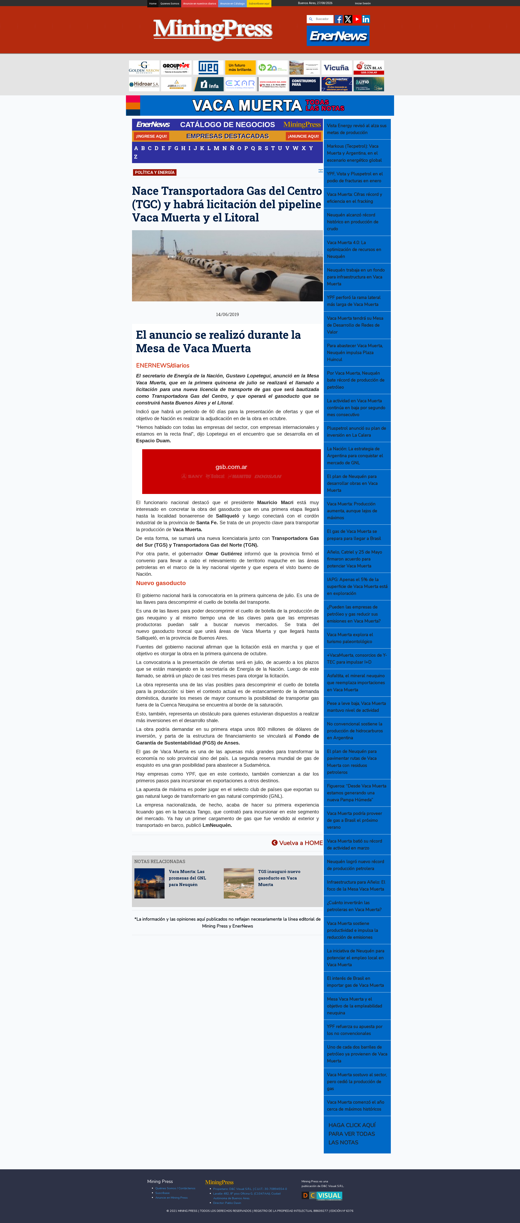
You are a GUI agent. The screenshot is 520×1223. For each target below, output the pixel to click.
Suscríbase (162, 1193)
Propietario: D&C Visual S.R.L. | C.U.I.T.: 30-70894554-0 (250, 1189)
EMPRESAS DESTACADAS (227, 136)
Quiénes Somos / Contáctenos (175, 1188)
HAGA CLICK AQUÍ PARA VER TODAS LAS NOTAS (352, 1134)
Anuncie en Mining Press (171, 1198)
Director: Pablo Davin (227, 1203)
